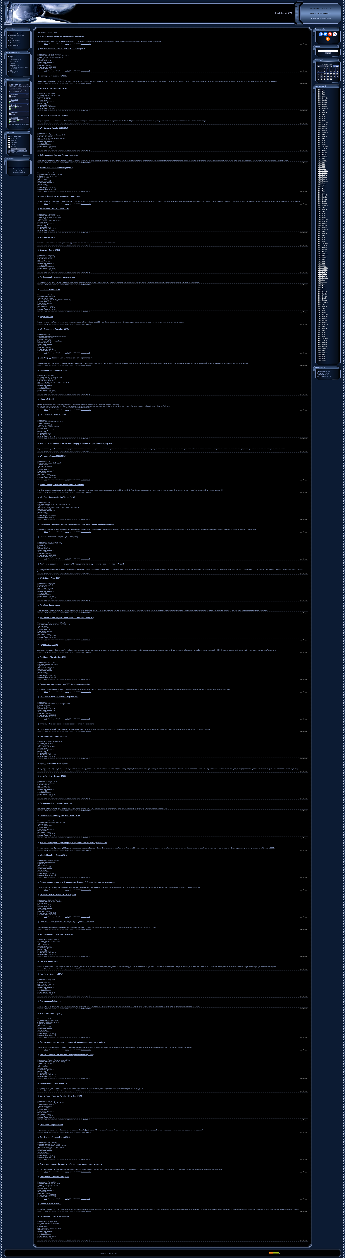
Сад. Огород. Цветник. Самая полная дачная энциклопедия (66, 358)
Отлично (14, 138)
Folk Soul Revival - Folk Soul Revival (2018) (58, 895)
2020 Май (321, 211)
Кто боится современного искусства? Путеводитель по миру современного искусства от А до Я (82, 564)
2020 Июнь (321, 213)
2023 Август (322, 290)
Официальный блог (323, 371)
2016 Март (321, 110)
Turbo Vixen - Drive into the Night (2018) (56, 168)
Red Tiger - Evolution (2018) (51, 974)
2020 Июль (321, 215)
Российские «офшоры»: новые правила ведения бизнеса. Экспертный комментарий (77, 524)
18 (334, 74)
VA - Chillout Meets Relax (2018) (53, 415)
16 (328, 74)
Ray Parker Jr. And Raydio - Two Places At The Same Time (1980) (67, 618)
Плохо (13, 144)
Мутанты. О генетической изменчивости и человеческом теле (67, 724)
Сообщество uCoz (323, 373)
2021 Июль (321, 239)
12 (337, 71)
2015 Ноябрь (322, 102)
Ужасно (13, 147)
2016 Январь (322, 106)
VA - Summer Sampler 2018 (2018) (54, 128)
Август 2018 (328, 64)
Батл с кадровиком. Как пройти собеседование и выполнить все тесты (71, 1164)
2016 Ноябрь (322, 126)
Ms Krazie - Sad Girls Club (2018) (53, 88)
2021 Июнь (321, 237)
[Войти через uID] (321, 34)
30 (328, 79)
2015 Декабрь (322, 104)
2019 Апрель (322, 185)
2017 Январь (322, 130)
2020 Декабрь (322, 225)
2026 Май (321, 354)
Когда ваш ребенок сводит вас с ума (56, 803)
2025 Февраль (323, 324)
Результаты (11, 150)
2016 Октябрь (322, 124)
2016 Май (321, 114)
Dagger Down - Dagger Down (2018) (54, 1216)
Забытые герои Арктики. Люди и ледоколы (59, 155)
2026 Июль (321, 358)
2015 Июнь (321, 92)
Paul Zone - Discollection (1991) (53, 657)
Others (12, 71)
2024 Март (321, 304)
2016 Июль (321, 118)
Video (11, 56)
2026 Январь (322, 346)
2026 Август (322, 360)
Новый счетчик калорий (50, 1204)
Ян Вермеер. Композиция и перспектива (57, 277)
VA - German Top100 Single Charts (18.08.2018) (59, 697)
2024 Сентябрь (323, 314)
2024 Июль (321, 310)
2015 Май (321, 90)
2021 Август (322, 241)
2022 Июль (321, 263)
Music (12, 62)
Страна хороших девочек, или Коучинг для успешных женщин (67, 922)
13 (318, 74)
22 (325, 76)
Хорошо (13, 140)
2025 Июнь (321, 332)
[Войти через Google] (335, 34)
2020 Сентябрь (323, 219)
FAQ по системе (322, 374)
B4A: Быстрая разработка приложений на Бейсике (62, 485)
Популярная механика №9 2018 (53, 76)
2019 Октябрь (322, 197)
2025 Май (321, 330)
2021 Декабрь (322, 249)
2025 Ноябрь (322, 342)
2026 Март (321, 350)
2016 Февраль (323, 108)
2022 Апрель (322, 257)
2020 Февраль (323, 205)
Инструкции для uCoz (324, 376)
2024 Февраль (323, 302)
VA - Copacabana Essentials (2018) (54, 329)
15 (325, 74)
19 (337, 74)
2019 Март (321, 183)
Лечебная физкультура (50, 605)
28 (321, 79)
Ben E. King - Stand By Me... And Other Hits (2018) (61, 1096)
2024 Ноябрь (322, 318)
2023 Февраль (323, 278)
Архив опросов (22, 150)
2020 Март (321, 207)
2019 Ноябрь (322, 199)
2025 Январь (322, 322)
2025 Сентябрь (323, 338)
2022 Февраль (323, 253)
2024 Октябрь (322, 316)
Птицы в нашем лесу (49, 961)
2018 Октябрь (322, 173)
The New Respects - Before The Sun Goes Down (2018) (62, 49)
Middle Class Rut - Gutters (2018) (53, 855)
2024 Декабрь (322, 320)
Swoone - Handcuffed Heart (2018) (54, 370)
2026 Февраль (323, 348)
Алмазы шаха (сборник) (50, 1001)
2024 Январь (322, 300)
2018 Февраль (323, 156)
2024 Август (322, 312)
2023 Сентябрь (323, 292)
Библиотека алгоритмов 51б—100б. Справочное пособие (65, 684)
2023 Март (321, 280)
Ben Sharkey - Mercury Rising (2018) (55, 1137)
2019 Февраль (323, 181)
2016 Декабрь (322, 128)
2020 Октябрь (322, 221)
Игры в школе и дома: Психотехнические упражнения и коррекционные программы (76, 443)
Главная (313, 18)
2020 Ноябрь (322, 223)
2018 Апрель (322, 160)
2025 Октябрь (322, 340)
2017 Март (321, 134)
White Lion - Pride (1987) (50, 578)
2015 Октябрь (322, 100)
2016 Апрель (322, 112)
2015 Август (322, 96)
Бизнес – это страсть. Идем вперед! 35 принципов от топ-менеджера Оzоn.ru (73, 843)
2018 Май (321, 162)
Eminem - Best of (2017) (50, 250)
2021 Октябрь (322, 245)
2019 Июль (321, 191)
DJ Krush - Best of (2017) (50, 290)
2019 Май (321, 187)
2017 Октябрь (322, 148)
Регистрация (321, 18)
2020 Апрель (322, 209)
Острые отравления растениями (54, 115)
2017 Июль (321, 142)
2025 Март (321, 326)
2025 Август (322, 336)
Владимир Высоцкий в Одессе (53, 1083)
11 (334, 71)
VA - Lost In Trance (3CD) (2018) (53, 456)
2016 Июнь (321, 116)
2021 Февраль (323, 229)
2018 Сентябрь (323, 171)
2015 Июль (321, 94)
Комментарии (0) (86, 44)
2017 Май (321, 138)
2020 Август (322, 217)
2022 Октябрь (322, 270)
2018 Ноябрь (322, 175)
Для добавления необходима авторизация (19, 125)
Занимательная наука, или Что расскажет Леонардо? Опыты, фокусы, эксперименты (77, 882)
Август (51, 32)
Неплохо (14, 142)
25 (334, 76)
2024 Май (321, 308)
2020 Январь (322, 203)
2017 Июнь (321, 140)
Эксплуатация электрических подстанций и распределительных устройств (72, 1042)
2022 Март (321, 255)
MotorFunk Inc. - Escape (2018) (53, 776)
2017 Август (322, 144)
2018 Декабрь (322, 177)
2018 (45, 32)
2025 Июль (321, 334)
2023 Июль (321, 288)
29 (325, 79)
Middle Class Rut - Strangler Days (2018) (56, 934)
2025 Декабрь (322, 344)
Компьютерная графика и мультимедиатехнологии (62, 36)
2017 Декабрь (322, 152)
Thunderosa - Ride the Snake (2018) (54, 209)
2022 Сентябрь (323, 268)
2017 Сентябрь (323, 146)
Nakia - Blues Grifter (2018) (51, 1014)
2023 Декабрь (322, 298)
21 (321, 76)
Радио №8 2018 (46, 317)
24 (331, 76)
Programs (13, 66)
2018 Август (322, 169)
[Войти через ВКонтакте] (325, 34)
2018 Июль (321, 167)
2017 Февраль (323, 132)
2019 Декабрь (322, 201)
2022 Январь (322, 251)
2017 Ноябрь (322, 150)
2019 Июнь (321, 189)
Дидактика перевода (49, 645)
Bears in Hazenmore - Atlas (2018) (54, 736)
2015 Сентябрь (323, 98)
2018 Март (321, 158)
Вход (329, 18)
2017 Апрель (322, 136)
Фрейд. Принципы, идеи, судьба (54, 763)
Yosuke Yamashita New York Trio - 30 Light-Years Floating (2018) (67, 1055)
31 (331, 79)
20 (318, 76)
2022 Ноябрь (322, 272)
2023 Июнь (321, 286)
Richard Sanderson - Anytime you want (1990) (59, 537)
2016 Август (322, 120)
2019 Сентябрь (323, 195)
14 (321, 74)
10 (331, 71)
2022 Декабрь (322, 274)
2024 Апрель (322, 306)
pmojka (67, 44)
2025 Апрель (322, 328)
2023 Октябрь (322, 294)
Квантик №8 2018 (47, 237)
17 (331, 74)
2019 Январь (322, 179)
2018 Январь (322, 154)
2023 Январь (322, 276)
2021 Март (321, 231)
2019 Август (322, 193)
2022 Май (321, 259)
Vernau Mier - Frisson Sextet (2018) (54, 1177)
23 (328, 76)
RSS (329, 13)
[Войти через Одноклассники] (328, 39)
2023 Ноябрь (322, 296)
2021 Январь (322, 227)
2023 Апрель (322, 282)
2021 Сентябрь (323, 243)
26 (337, 76)
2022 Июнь (321, 261)
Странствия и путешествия (51, 1125)
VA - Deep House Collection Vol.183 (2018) (57, 497)
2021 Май (321, 235)
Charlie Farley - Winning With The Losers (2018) (60, 816)
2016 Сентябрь (323, 122)
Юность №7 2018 (47, 399)
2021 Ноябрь (322, 247)
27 (318, 79)
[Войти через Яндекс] (330, 34)
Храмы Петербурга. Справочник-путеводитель (60, 196)
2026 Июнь (321, 356)
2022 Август (322, 265)
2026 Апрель (322, 352)
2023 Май (321, 284)
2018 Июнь (321, 164)
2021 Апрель (322, 233)
